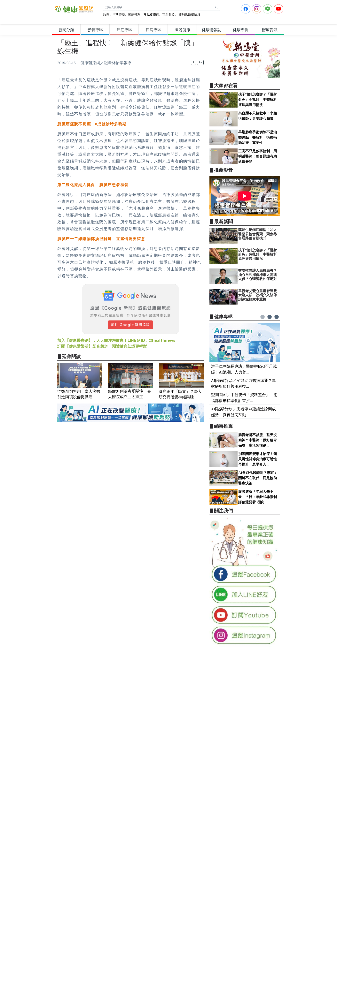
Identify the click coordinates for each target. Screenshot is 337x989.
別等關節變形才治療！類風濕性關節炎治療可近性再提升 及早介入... (257, 459)
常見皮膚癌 (151, 14)
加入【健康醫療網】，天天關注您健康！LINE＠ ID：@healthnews (116, 340)
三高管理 (134, 14)
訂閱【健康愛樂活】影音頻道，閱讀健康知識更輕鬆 (102, 346)
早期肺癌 (118, 14)
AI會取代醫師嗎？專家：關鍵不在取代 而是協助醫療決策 (257, 478)
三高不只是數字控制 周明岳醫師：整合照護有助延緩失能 (257, 156)
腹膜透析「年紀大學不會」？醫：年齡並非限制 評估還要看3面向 (259, 497)
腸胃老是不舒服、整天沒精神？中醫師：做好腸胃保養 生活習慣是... (257, 440)
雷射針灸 (168, 14)
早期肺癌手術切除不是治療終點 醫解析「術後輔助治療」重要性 (257, 137)
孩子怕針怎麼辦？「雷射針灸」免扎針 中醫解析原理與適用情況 (257, 99)
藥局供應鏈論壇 (189, 14)
